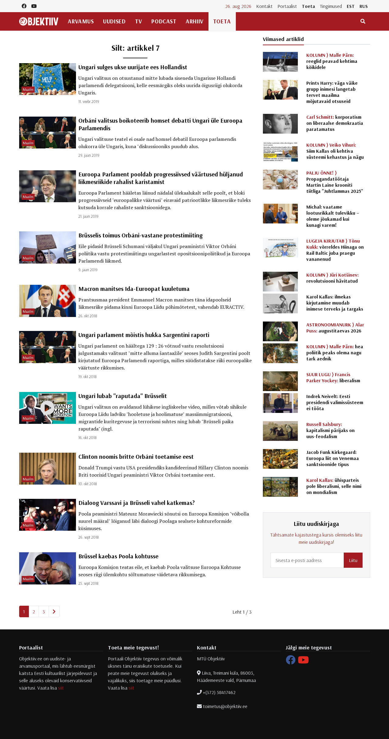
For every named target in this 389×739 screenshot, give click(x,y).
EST (351, 6)
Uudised (114, 21)
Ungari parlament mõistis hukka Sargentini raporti (143, 335)
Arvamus (81, 21)
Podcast (163, 21)
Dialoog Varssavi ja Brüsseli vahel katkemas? (136, 502)
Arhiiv (194, 21)
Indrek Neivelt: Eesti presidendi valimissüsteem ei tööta (334, 402)
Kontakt (264, 6)
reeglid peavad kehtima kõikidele (331, 61)
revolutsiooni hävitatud (332, 278)
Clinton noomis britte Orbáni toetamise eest (136, 456)
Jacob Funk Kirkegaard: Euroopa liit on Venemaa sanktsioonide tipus (332, 458)
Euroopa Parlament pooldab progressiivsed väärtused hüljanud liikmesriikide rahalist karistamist (160, 178)
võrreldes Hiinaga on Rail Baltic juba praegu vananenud (335, 250)
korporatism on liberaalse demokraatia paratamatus (334, 123)
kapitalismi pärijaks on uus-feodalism (330, 430)
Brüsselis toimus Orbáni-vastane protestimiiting (140, 235)
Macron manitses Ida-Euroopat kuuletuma (134, 288)
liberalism (333, 377)
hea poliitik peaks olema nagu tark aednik (334, 352)
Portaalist (287, 6)
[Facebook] (290, 662)
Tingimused (331, 6)
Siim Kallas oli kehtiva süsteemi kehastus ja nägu (335, 151)
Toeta (308, 6)
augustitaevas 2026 (335, 328)
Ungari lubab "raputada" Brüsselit (122, 396)
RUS (364, 6)
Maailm (28, 89)
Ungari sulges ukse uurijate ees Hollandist (132, 67)
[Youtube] (303, 662)
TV (138, 21)
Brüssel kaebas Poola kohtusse (118, 556)
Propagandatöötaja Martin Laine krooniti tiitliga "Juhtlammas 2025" (334, 182)
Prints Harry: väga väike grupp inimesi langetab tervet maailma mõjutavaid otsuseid (332, 92)
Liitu (353, 560)
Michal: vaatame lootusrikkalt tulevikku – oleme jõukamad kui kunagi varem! (332, 216)
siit (61, 688)
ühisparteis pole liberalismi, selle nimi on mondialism (333, 486)
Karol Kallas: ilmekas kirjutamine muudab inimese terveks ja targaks (334, 303)
